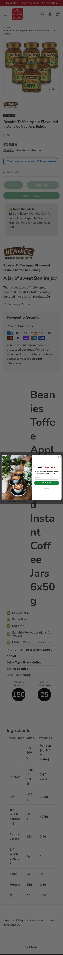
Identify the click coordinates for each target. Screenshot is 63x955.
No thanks (46, 487)
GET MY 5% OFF (46, 483)
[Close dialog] (59, 457)
